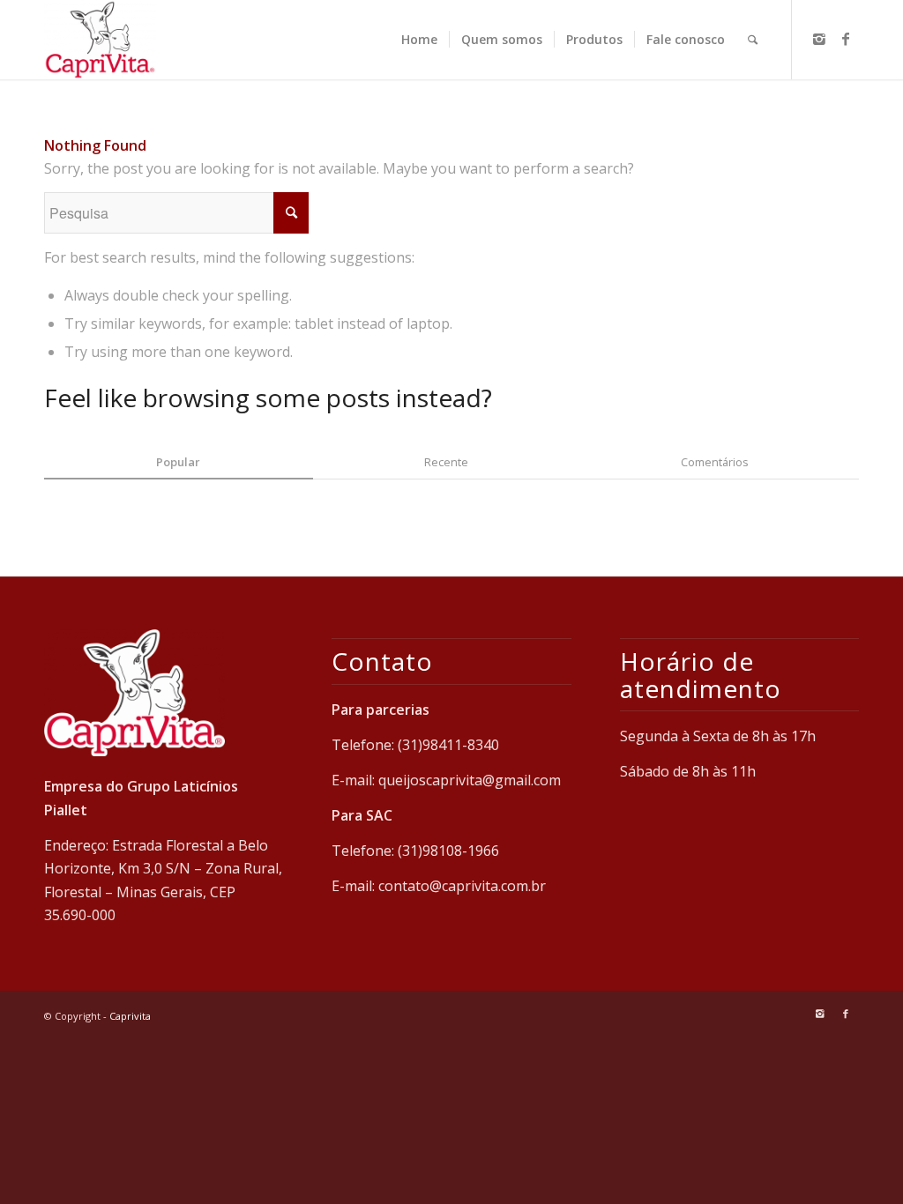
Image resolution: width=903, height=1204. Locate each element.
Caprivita (130, 1015)
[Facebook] (845, 39)
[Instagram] (819, 39)
